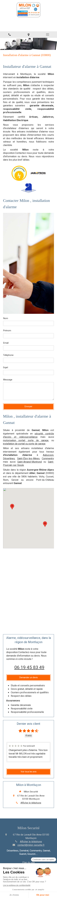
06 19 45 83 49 (29, 667)
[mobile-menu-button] (47, 34)
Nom (5, 318)
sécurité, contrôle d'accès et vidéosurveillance (28, 435)
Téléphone (8, 355)
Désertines (9, 458)
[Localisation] (28, 34)
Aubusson (48, 455)
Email (6, 343)
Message (7, 379)
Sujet (5, 367)
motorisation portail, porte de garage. (26, 440)
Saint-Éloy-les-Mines (28, 458)
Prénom (7, 330)
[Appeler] (9, 34)
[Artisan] (28, 188)
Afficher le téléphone (31, 802)
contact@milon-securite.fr (31, 845)
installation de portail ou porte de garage (24, 444)
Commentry (48, 458)
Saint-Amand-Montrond (29, 462)
